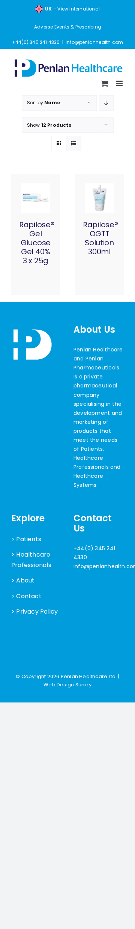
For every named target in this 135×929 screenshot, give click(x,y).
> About (22, 580)
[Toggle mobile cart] (104, 83)
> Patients (26, 539)
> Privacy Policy (34, 611)
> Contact (26, 596)
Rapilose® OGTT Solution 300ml (100, 238)
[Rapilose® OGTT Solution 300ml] (99, 198)
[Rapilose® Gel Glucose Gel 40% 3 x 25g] (35, 198)
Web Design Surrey (68, 684)
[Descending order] (106, 103)
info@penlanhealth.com (94, 42)
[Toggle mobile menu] (120, 83)
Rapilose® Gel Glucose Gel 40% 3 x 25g (36, 242)
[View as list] (73, 143)
